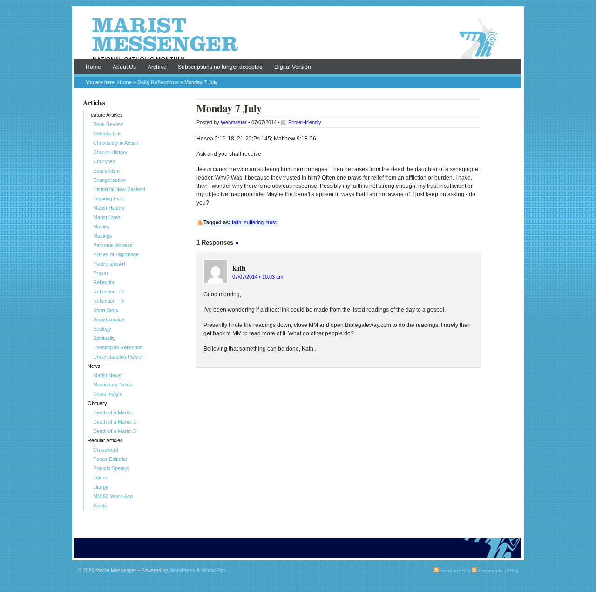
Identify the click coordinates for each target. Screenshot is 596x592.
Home (93, 67)
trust (271, 222)
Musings (102, 236)
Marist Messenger (298, 38)
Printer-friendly (304, 122)
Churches (104, 161)
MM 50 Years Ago (113, 496)
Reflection (104, 282)
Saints (100, 505)
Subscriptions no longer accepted (220, 67)
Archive (157, 67)
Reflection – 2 (108, 291)
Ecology (102, 329)
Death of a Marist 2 (114, 422)
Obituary (97, 403)
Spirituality (104, 338)
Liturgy (100, 487)
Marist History (109, 208)
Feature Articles (105, 115)
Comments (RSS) (497, 570)
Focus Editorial (110, 459)
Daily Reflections (158, 82)
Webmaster (234, 122)
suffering (254, 222)
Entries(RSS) (454, 570)
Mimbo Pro (213, 570)
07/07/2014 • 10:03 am (257, 276)
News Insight (107, 394)
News (94, 366)
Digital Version (292, 67)
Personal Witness (113, 245)
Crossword (105, 449)
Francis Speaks (111, 468)
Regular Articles (105, 440)
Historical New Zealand (119, 189)
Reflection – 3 (108, 301)
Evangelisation (109, 180)
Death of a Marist (112, 412)
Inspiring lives (108, 198)
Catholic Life (107, 133)
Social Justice (108, 319)
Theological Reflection (117, 347)
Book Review (108, 124)
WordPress (182, 570)
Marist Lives (107, 217)
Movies (101, 226)
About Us (124, 67)
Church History (110, 152)
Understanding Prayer (118, 356)
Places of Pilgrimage (116, 254)
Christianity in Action (115, 143)
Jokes (100, 477)
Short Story (106, 310)
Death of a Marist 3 (114, 431)
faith (236, 222)
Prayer (100, 273)
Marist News (107, 375)
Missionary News (112, 384)
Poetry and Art (109, 263)
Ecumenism (106, 170)
